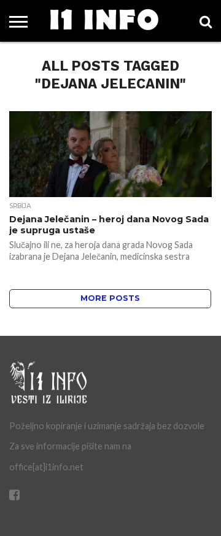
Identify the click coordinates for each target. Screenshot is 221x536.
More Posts (110, 298)
